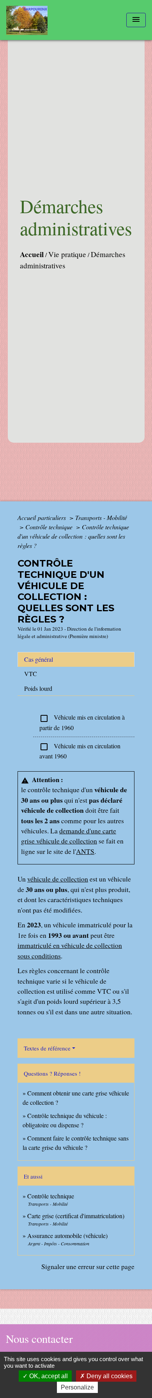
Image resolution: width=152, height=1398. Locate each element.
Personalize (77, 1387)
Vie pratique (67, 254)
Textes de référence (47, 1048)
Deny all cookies (109, 1376)
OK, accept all (48, 1376)
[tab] (76, 659)
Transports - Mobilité (101, 517)
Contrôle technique (49, 527)
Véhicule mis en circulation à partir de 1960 (82, 722)
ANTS (85, 851)
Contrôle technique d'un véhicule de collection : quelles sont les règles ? (73, 536)
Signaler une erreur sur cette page (87, 1266)
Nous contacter (39, 1339)
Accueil (32, 254)
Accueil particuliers (42, 517)
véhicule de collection (57, 878)
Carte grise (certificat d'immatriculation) (75, 1216)
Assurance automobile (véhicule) (67, 1235)
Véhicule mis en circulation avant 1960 (79, 751)
